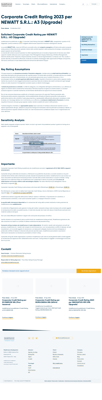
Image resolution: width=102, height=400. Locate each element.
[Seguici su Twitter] (37, 338)
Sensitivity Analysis (87, 49)
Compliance (80, 365)
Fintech (55, 352)
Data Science (31, 370)
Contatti (94, 4)
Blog (78, 356)
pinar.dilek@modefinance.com (10, 262)
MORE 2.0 (51, 187)
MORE (29, 365)
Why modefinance (44, 6)
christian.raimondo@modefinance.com (12, 256)
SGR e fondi (56, 356)
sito (21, 41)
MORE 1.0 (66, 187)
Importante (85, 55)
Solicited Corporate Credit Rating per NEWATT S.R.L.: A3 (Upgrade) (87, 39)
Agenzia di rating (32, 352)
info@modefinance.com (63, 338)
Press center (80, 359)
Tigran (30, 356)
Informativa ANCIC (87, 380)
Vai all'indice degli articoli (88, 271)
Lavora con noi (81, 363)
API (29, 372)
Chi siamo (79, 352)
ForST (29, 368)
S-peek (30, 359)
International (54, 6)
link (16, 183)
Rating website (48, 380)
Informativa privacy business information (74, 380)
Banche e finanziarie (58, 354)
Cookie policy (61, 380)
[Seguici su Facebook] (33, 338)
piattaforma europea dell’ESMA (22, 193)
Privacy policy (55, 380)
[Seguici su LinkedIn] (29, 338)
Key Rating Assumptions (88, 44)
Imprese (55, 359)
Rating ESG (31, 354)
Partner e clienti (81, 354)
